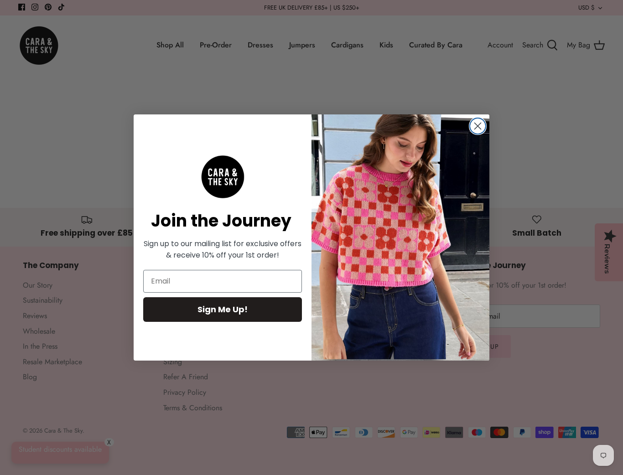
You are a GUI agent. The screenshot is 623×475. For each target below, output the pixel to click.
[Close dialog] (478, 126)
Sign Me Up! (222, 309)
